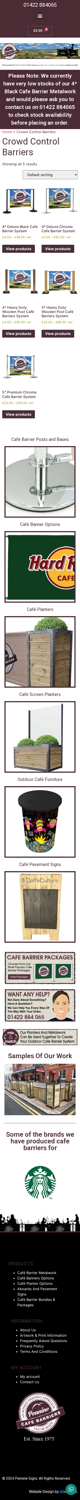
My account (30, 1376)
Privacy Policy (32, 1346)
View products (18, 249)
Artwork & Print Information (43, 1335)
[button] (40, 15)
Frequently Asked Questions (43, 1340)
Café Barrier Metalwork (36, 1272)
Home (7, 132)
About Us (28, 1330)
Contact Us (29, 1382)
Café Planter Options (34, 1283)
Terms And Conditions (38, 1351)
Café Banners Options (35, 1278)
